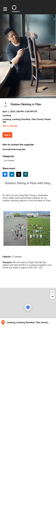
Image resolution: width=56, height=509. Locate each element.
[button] (10, 126)
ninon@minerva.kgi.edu (14, 149)
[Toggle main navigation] (4, 9)
